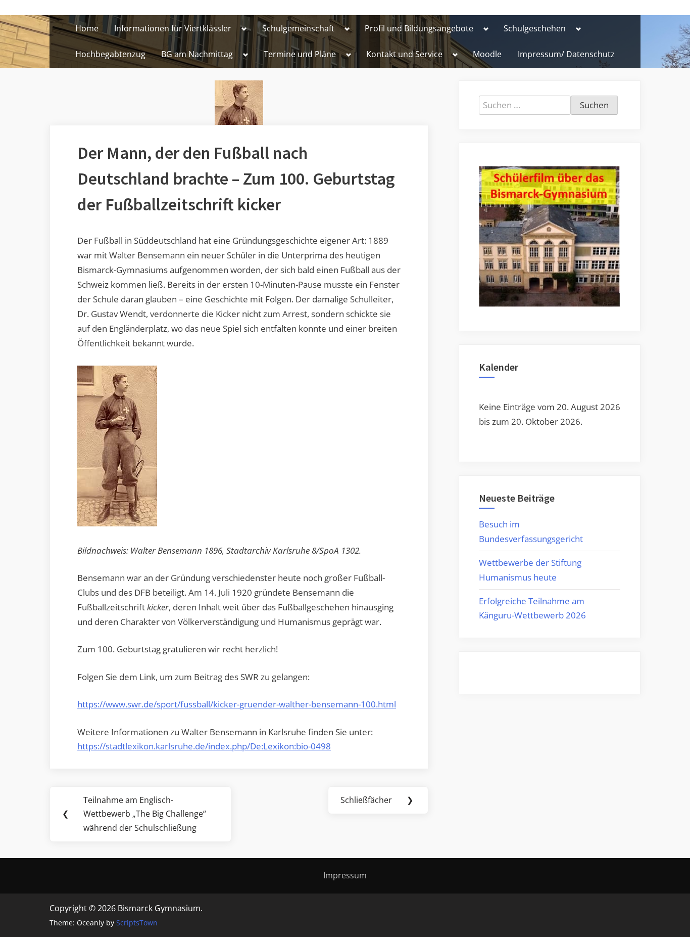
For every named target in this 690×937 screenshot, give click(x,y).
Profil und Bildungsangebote (419, 28)
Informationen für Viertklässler (172, 28)
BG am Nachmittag (197, 54)
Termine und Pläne (300, 54)
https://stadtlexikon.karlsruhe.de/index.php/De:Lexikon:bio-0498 (204, 746)
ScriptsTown (137, 922)
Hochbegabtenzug (110, 54)
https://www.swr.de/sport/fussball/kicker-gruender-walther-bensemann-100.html (236, 704)
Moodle (487, 54)
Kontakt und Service (404, 54)
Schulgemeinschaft (298, 28)
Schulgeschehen (535, 28)
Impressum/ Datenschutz (566, 54)
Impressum (345, 875)
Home (86, 28)
